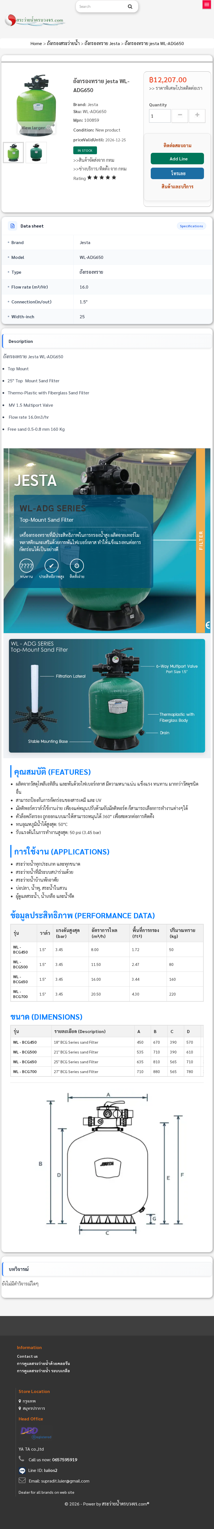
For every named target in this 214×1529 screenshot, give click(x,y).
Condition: (83, 129)
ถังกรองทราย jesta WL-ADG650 (154, 43)
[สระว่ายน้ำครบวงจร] (35, 20)
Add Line (179, 158)
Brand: (79, 104)
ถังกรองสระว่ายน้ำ (64, 43)
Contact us (27, 1356)
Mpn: (78, 120)
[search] (130, 6)
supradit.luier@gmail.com (65, 1481)
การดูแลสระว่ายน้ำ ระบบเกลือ (43, 1370)
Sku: (77, 111)
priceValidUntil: (88, 139)
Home (36, 43)
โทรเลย (178, 173)
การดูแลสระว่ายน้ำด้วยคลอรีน (43, 1363)
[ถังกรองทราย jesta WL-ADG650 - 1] (13, 152)
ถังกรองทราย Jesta (103, 43)
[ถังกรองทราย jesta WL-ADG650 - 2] (36, 152)
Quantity (158, 104)
